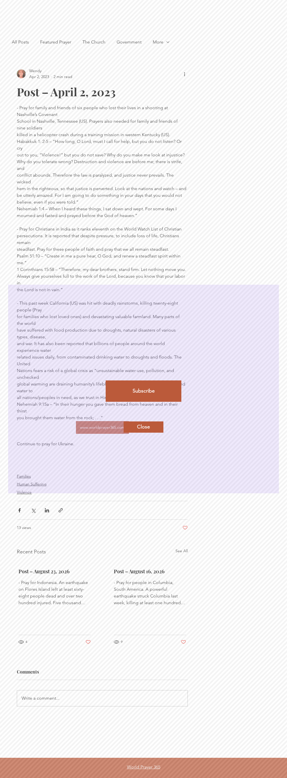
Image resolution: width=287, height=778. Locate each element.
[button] (143, 427)
